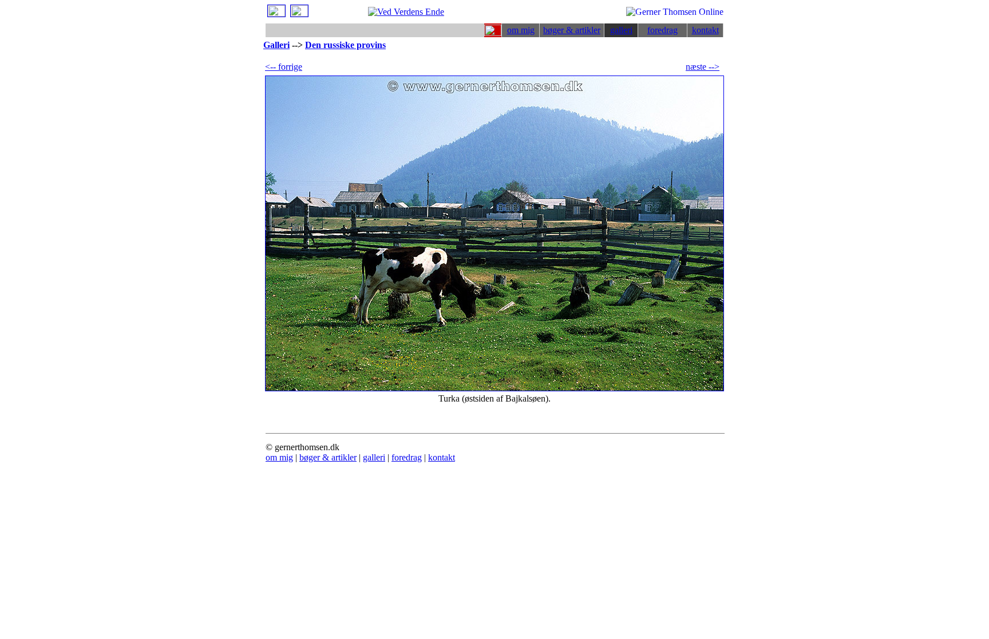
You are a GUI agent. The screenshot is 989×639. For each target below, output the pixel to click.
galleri (621, 30)
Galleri (276, 45)
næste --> (702, 67)
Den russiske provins (345, 45)
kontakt (705, 30)
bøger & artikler (571, 30)
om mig (521, 30)
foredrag (662, 30)
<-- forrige (283, 67)
